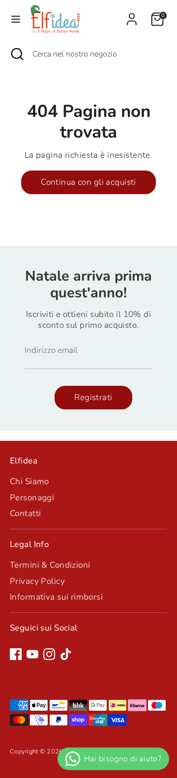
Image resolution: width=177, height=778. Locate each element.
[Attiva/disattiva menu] (16, 19)
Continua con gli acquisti (88, 182)
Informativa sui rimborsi (56, 597)
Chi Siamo (29, 481)
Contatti (25, 513)
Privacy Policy (37, 581)
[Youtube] (32, 654)
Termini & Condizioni (50, 565)
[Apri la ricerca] (16, 54)
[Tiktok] (66, 654)
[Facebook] (16, 654)
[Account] (132, 14)
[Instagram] (49, 654)
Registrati (93, 397)
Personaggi (32, 497)
